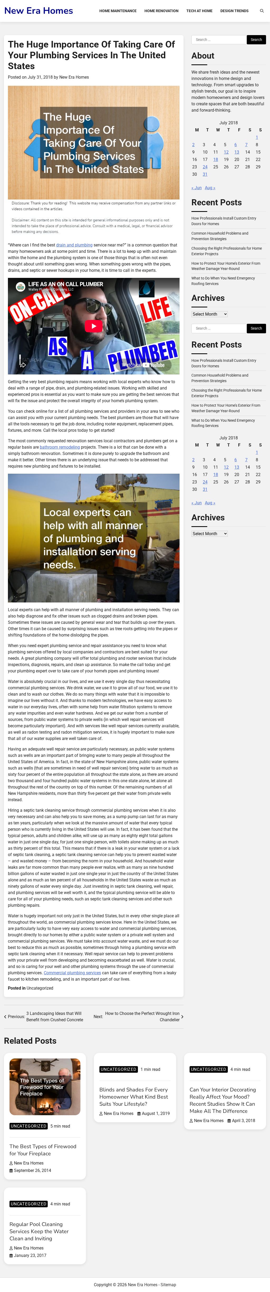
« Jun (196, 187)
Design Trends (234, 11)
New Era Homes (38, 10)
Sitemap (168, 1284)
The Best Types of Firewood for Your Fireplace (42, 1150)
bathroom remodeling (60, 447)
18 (215, 159)
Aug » (210, 187)
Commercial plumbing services (72, 972)
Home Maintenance (118, 11)
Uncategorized (40, 988)
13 (236, 152)
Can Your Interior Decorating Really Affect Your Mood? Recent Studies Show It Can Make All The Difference (223, 1100)
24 (205, 166)
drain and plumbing (74, 245)
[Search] (262, 11)
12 (226, 152)
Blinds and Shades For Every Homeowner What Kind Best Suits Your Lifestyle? (133, 1097)
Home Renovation (161, 11)
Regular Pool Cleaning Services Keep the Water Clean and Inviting (39, 1231)
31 (205, 174)
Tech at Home (199, 11)
